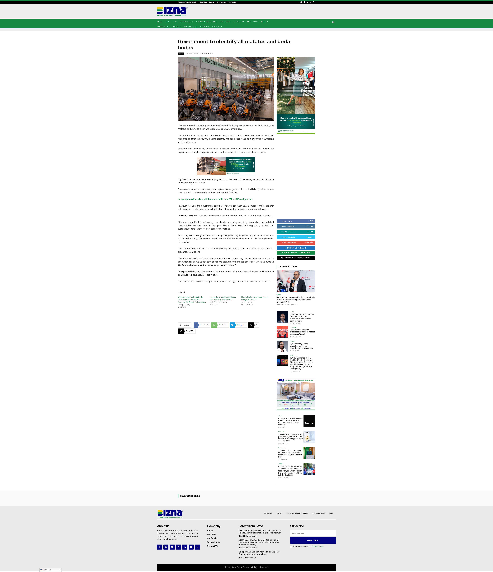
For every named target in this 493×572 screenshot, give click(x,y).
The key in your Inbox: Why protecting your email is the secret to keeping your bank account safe (290, 437)
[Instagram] (307, 2)
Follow (310, 226)
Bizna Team (281, 304)
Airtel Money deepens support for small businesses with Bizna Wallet (302, 332)
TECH (181, 53)
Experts (292, 341)
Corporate (281, 448)
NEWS (279, 294)
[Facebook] (298, 2)
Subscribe (309, 242)
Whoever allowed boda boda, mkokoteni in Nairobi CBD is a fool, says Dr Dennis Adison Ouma (192, 299)
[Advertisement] (296, 176)
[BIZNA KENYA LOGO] (184, 11)
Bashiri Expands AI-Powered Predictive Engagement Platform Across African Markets (290, 421)
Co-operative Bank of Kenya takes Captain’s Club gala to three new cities (260, 553)
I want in (311, 540)
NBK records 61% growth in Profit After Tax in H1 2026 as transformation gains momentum (260, 531)
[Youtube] (313, 2)
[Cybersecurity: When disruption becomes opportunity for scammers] (282, 346)
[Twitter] (301, 2)
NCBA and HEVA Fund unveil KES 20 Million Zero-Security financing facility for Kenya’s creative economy (259, 542)
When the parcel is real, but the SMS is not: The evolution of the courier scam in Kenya (302, 317)
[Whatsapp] (197, 547)
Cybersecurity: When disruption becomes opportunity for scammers (301, 346)
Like (311, 221)
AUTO (280, 464)
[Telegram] (304, 2)
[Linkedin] (310, 2)
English (47, 570)
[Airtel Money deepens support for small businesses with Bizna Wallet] (282, 332)
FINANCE (293, 327)
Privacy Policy (317, 547)
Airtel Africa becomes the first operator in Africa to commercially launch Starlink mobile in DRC (296, 299)
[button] (333, 22)
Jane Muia (207, 53)
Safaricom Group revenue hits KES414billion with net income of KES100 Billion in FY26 (290, 453)
